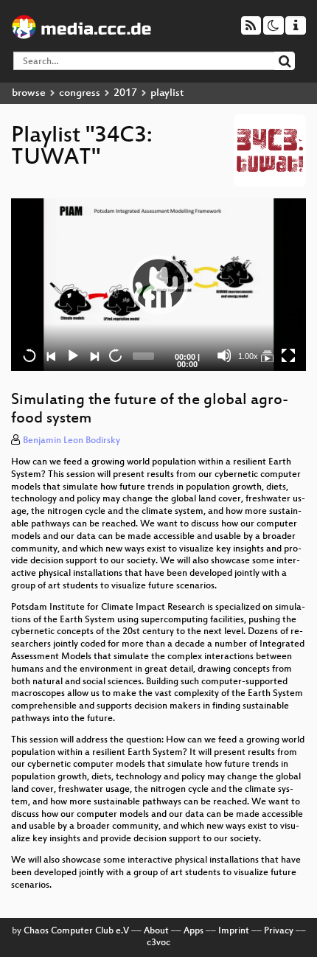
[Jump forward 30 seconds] (115, 355)
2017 (125, 93)
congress (79, 93)
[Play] (158, 284)
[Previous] (51, 355)
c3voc (158, 943)
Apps (193, 931)
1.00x (248, 356)
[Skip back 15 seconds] (29, 355)
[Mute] (224, 355)
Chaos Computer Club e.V (76, 931)
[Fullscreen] (288, 355)
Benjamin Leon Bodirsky (71, 441)
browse (29, 93)
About (156, 931)
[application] (158, 284)
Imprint (233, 931)
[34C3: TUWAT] (267, 355)
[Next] (93, 355)
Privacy (278, 931)
